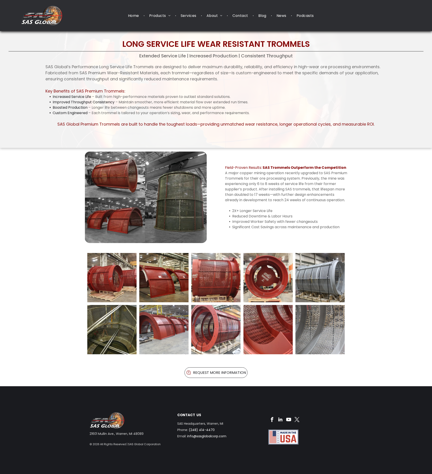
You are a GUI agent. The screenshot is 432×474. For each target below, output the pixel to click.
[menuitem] (134, 16)
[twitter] (297, 420)
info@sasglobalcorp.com (206, 436)
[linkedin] (280, 420)
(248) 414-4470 (202, 430)
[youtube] (288, 420)
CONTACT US (189, 415)
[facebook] (272, 420)
